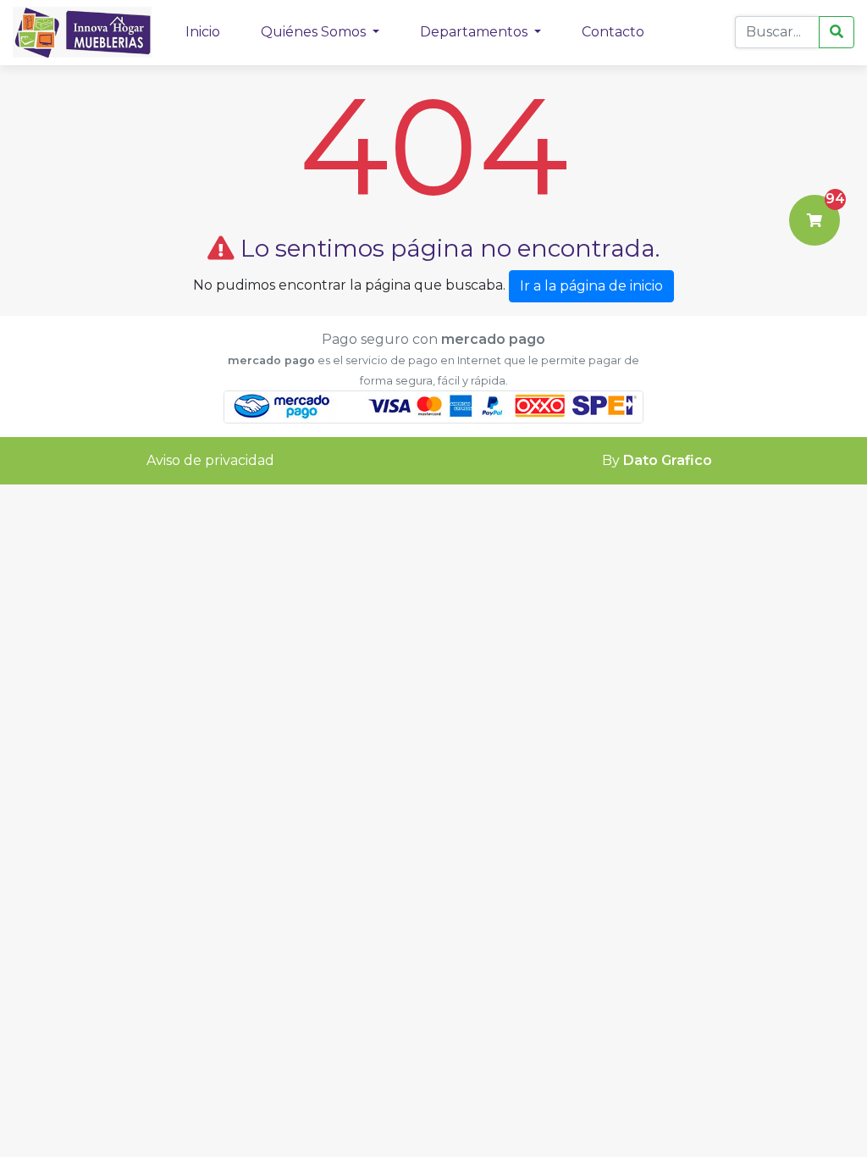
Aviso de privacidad (210, 460)
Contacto (613, 32)
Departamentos (475, 32)
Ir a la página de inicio (591, 286)
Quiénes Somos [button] (315, 32)
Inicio (202, 32)
